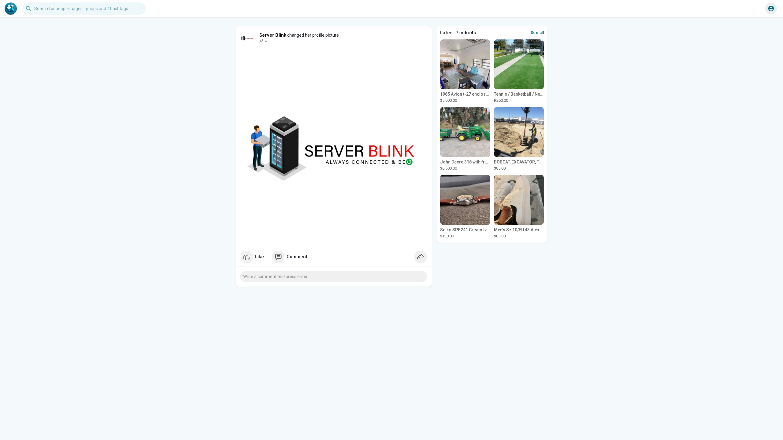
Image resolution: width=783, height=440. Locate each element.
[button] (771, 8)
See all (537, 32)
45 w (263, 41)
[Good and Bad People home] (11, 8)
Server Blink (272, 35)
